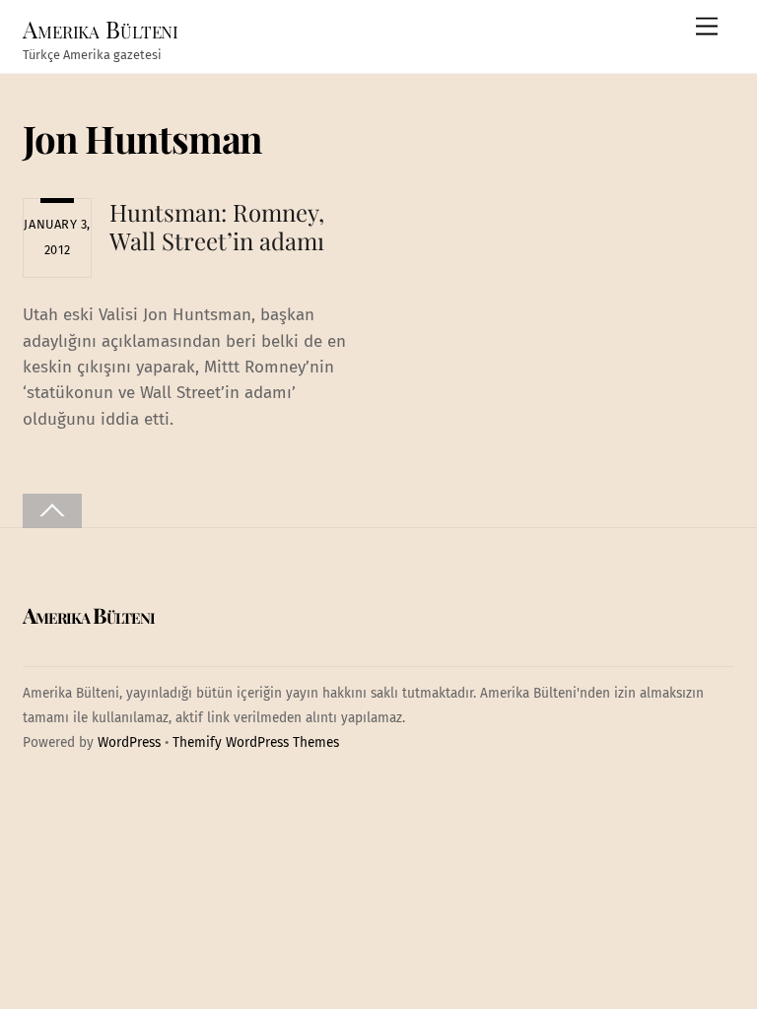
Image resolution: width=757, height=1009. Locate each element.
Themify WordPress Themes (255, 742)
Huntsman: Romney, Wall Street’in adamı (216, 226)
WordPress (129, 742)
